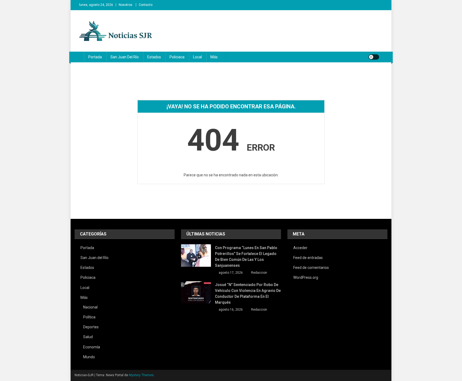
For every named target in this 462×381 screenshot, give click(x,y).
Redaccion (259, 273)
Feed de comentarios (311, 267)
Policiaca (177, 57)
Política (89, 317)
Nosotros (125, 5)
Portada (95, 57)
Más (214, 57)
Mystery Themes (141, 375)
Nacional (90, 307)
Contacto (145, 5)
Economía (91, 347)
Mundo (89, 357)
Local (197, 57)
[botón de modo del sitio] (373, 57)
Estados (154, 57)
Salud (88, 337)
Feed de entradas (308, 258)
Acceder (300, 248)
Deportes (91, 327)
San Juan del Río (124, 57)
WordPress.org (305, 277)
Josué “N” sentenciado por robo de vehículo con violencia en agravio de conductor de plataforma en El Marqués (248, 293)
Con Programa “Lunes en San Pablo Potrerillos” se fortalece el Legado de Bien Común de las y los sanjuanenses (246, 257)
